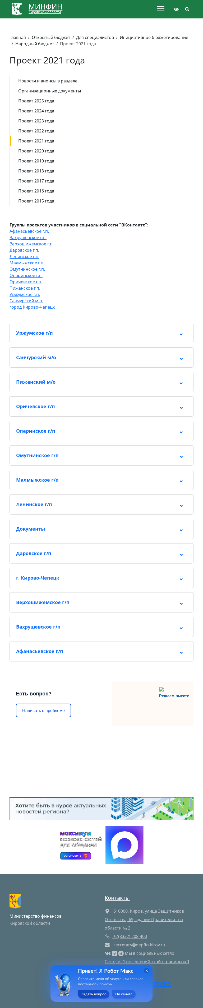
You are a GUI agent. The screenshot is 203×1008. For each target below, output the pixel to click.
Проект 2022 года (36, 131)
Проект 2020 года (36, 151)
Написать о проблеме (43, 710)
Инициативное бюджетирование (154, 37)
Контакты (117, 897)
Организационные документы (49, 91)
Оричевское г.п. (26, 282)
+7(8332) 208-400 (129, 936)
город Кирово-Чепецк (32, 307)
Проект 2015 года (36, 201)
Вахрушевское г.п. (28, 237)
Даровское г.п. (24, 250)
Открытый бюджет (51, 37)
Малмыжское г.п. (27, 263)
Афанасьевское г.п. (29, 231)
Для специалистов (95, 37)
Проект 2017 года (36, 181)
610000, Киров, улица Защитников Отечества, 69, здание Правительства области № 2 (144, 919)
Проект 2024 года (36, 111)
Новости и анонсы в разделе (47, 81)
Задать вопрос (93, 994)
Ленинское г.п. (24, 256)
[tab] (101, 333)
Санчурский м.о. (26, 301)
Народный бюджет (34, 44)
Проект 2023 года (36, 121)
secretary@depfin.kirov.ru (139, 945)
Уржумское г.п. (25, 294)
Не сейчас (123, 994)
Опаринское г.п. (26, 275)
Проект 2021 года (36, 141)
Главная (18, 37)
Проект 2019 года (36, 161)
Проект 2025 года (36, 101)
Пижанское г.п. (25, 288)
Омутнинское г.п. (27, 269)
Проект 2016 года (36, 191)
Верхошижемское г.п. (32, 244)
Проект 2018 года (36, 171)
